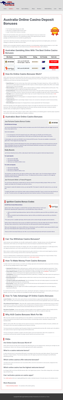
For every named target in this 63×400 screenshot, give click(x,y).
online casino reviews (34, 257)
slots (55, 93)
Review (54, 69)
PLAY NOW (54, 61)
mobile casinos (9, 378)
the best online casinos (35, 46)
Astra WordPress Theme (44, 396)
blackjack (46, 271)
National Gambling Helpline (12, 385)
